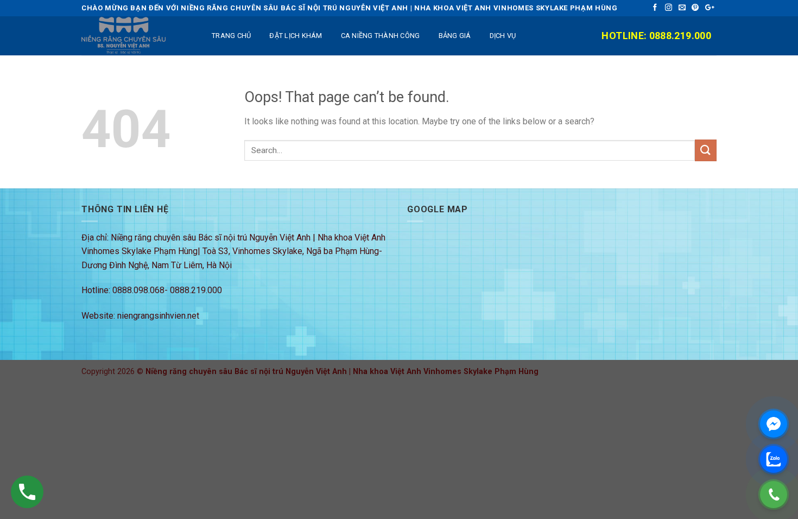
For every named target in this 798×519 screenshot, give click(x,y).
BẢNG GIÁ (455, 35)
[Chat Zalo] (773, 459)
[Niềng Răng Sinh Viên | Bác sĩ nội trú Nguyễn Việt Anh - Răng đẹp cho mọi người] (135, 35)
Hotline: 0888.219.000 (656, 35)
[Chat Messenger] (773, 424)
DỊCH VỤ (503, 35)
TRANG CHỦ (231, 35)
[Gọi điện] (773, 494)
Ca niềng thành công (380, 35)
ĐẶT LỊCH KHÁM (295, 35)
